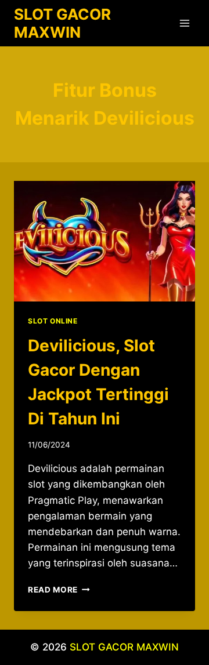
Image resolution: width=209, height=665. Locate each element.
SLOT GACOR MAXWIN (124, 647)
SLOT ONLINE (53, 321)
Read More (59, 589)
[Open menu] (184, 23)
